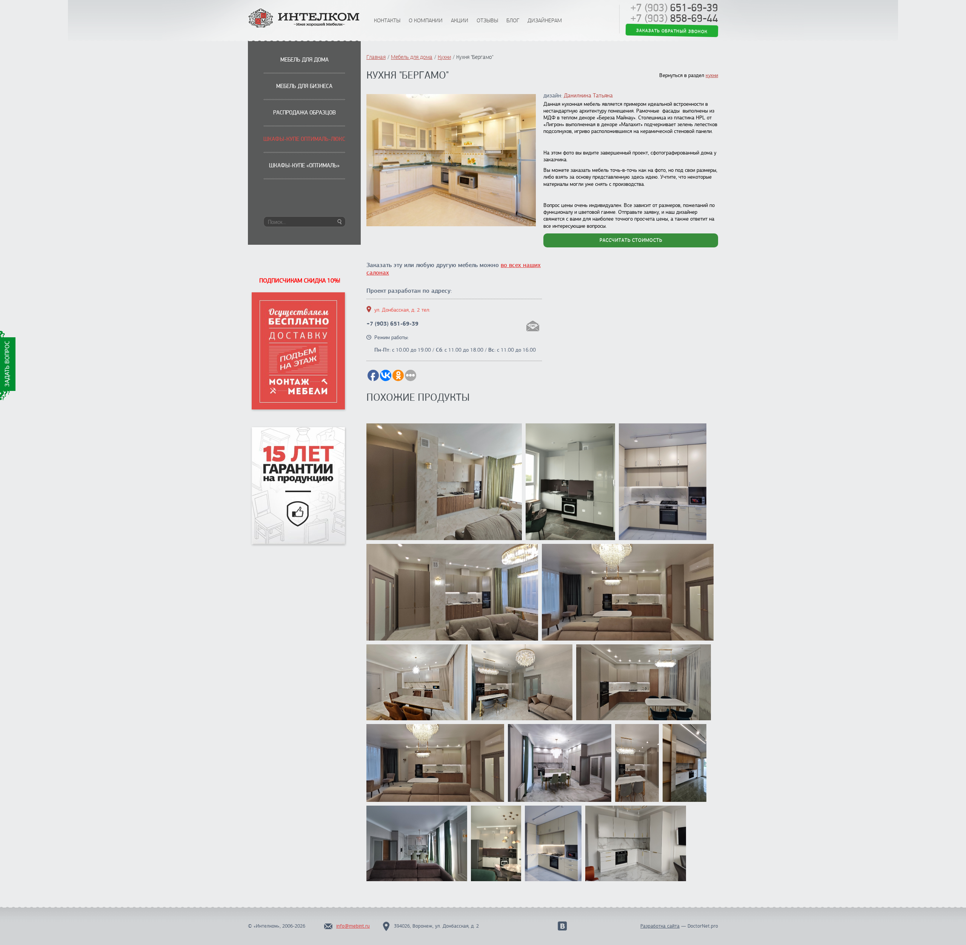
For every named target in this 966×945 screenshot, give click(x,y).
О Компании (426, 20)
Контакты (387, 20)
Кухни (444, 57)
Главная (376, 57)
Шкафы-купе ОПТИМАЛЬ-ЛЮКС (304, 139)
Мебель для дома (304, 59)
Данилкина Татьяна (588, 95)
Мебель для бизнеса (304, 86)
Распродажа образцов (304, 112)
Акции (459, 20)
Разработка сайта (660, 926)
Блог (512, 20)
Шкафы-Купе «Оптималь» (304, 165)
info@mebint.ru (353, 926)
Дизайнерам (545, 20)
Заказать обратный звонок (672, 31)
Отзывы (487, 20)
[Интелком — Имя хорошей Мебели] (304, 18)
